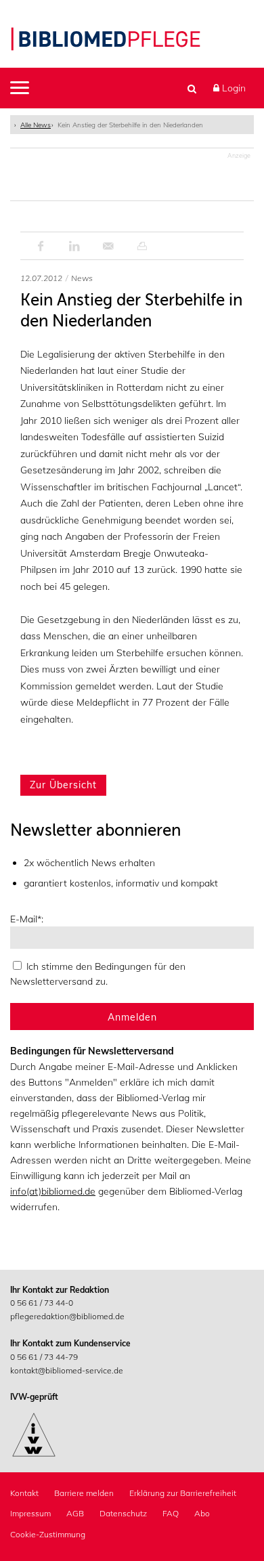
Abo (202, 1513)
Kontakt (24, 1493)
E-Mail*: (26, 919)
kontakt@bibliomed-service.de (66, 1370)
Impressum (30, 1513)
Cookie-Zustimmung (47, 1534)
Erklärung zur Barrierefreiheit (182, 1493)
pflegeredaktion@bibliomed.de (67, 1316)
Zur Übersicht (63, 785)
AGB (75, 1513)
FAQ (170, 1513)
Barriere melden (84, 1493)
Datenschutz (123, 1513)
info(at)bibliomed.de (52, 1191)
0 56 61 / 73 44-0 (41, 1303)
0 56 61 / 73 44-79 (44, 1357)
